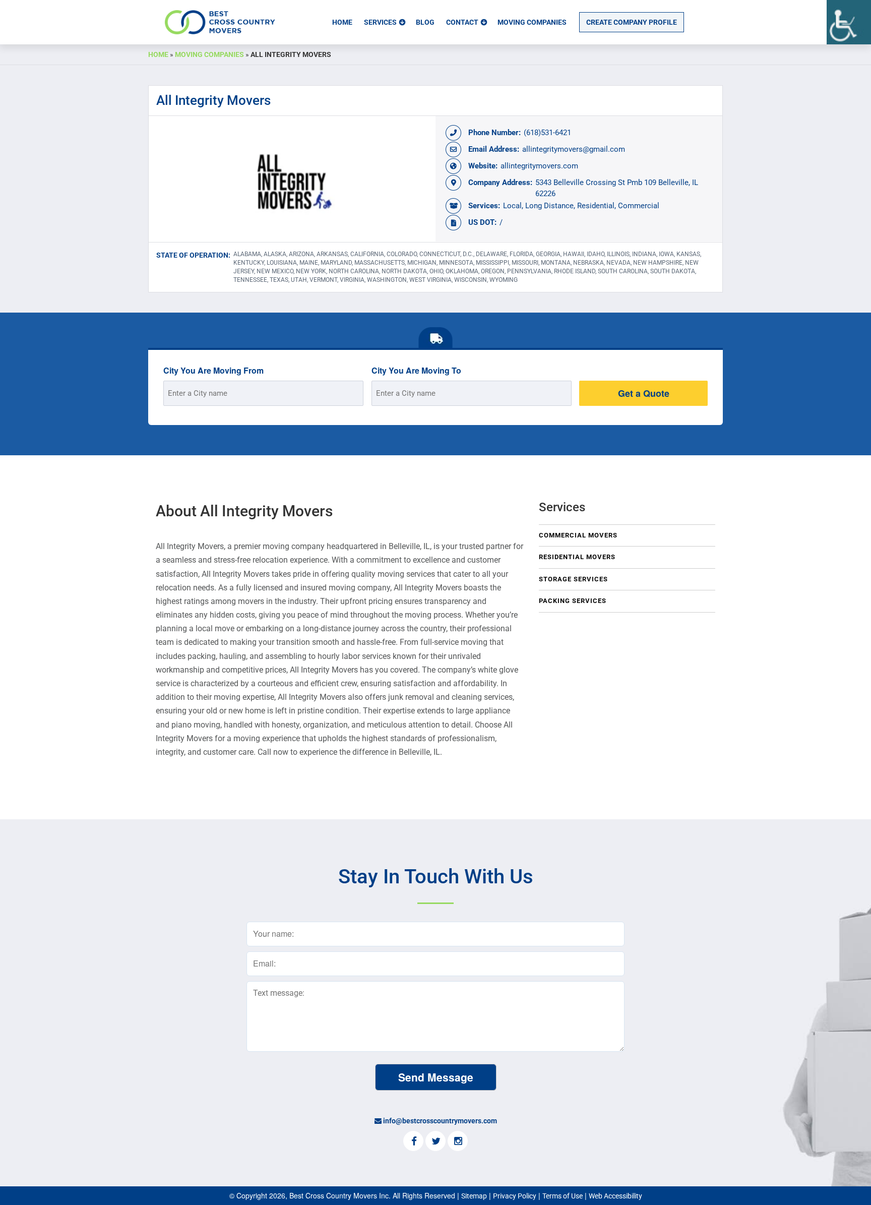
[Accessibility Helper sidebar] (849, 22)
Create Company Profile (631, 22)
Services (380, 22)
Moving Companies (532, 22)
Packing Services (572, 601)
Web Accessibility (615, 1196)
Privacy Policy (514, 1196)
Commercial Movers (578, 535)
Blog (425, 22)
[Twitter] (435, 1142)
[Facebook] (413, 1142)
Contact (462, 22)
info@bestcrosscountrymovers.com (440, 1121)
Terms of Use (562, 1196)
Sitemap (474, 1196)
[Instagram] (458, 1142)
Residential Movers (577, 557)
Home (342, 22)
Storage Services (573, 579)
